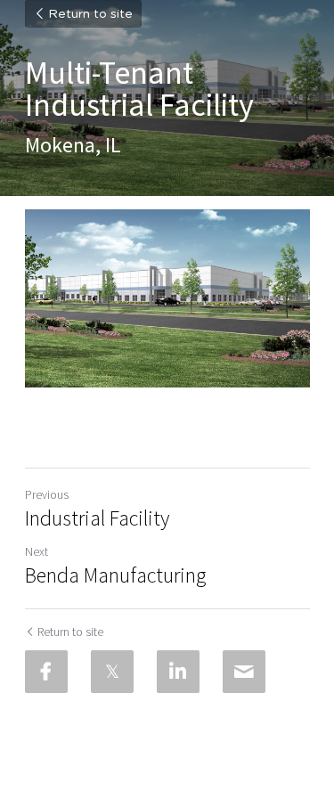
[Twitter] (112, 671)
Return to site (90, 14)
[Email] (244, 671)
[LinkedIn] (178, 671)
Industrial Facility (97, 518)
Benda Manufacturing (115, 575)
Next (36, 551)
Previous (47, 494)
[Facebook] (46, 671)
